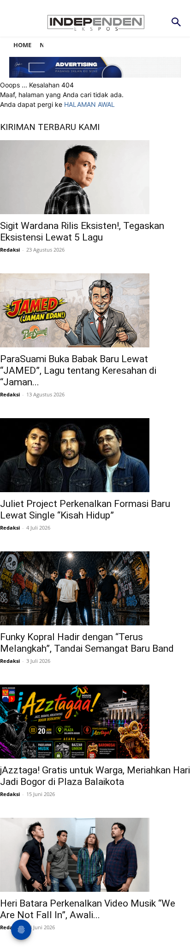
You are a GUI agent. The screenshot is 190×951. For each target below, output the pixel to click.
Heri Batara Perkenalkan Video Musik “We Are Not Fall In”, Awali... (87, 909)
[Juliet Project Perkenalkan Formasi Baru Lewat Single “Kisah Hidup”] (95, 455)
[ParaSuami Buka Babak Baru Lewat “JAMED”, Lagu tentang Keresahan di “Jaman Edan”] (95, 310)
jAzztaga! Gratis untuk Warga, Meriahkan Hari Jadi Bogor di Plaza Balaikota (95, 776)
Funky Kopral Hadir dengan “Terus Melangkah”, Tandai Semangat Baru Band (87, 642)
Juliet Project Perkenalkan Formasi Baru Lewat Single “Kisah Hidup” (85, 509)
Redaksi (10, 249)
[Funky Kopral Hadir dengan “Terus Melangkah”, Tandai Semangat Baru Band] (95, 588)
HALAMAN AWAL (89, 104)
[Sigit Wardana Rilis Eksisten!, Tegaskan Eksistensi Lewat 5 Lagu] (95, 177)
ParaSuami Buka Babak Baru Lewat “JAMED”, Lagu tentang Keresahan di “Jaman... (78, 370)
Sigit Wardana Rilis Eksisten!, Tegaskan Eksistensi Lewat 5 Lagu (82, 231)
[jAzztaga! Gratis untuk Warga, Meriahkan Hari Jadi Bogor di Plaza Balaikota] (95, 722)
